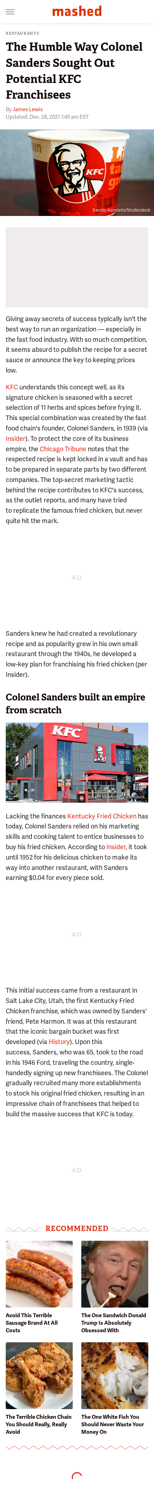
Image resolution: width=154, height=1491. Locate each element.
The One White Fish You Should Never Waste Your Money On (112, 1424)
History (59, 1042)
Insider (15, 438)
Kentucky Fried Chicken (101, 816)
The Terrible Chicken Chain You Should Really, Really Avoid (39, 1424)
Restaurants (22, 33)
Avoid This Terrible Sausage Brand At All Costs (32, 1323)
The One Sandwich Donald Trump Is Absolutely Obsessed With (113, 1323)
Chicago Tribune (63, 449)
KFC (12, 387)
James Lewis (28, 109)
